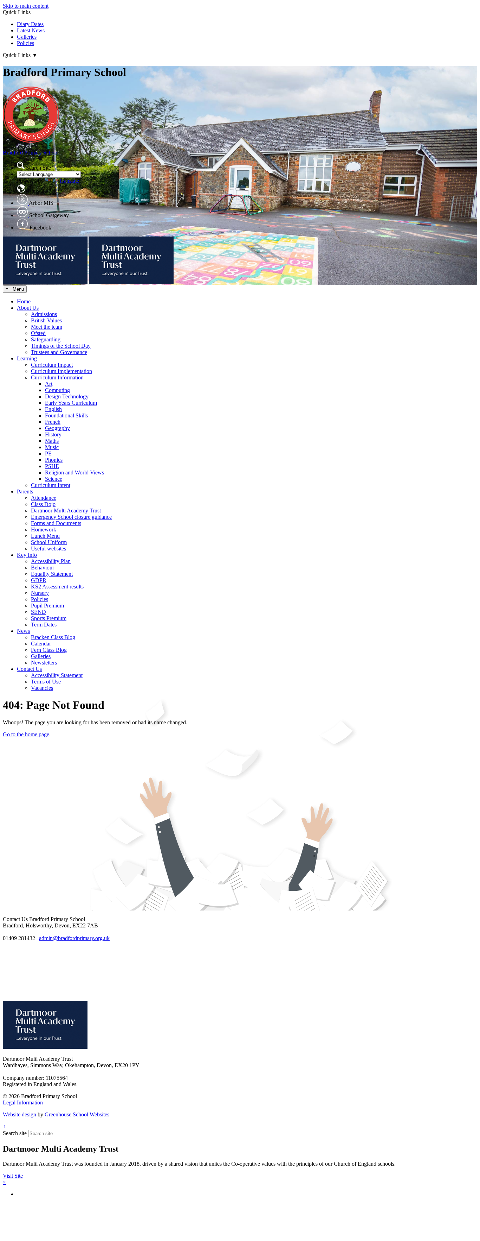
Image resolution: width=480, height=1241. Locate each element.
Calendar (41, 644)
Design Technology (67, 396)
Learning (27, 358)
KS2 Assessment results (57, 587)
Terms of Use (46, 682)
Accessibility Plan (51, 561)
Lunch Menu (45, 536)
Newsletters (44, 663)
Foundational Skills (66, 415)
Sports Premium (48, 618)
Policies (25, 43)
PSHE (52, 466)
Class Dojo (43, 504)
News (23, 631)
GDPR (38, 580)
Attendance (43, 498)
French (52, 422)
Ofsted (38, 333)
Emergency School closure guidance (71, 517)
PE (48, 453)
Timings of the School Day (61, 346)
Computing (57, 390)
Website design (19, 1114)
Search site (15, 1133)
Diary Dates (30, 24)
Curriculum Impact (52, 365)
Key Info (27, 555)
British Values (46, 320)
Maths (52, 441)
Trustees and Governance (59, 352)
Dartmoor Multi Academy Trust (66, 511)
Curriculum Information (57, 377)
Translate (69, 181)
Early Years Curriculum (71, 403)
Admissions (44, 314)
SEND (38, 612)
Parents (25, 491)
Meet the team (46, 327)
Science (53, 479)
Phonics (54, 460)
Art (48, 384)
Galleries (27, 37)
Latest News (31, 30)
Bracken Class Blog (53, 637)
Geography (57, 428)
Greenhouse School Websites (77, 1114)
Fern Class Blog (49, 650)
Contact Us (29, 669)
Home (24, 301)
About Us (28, 308)
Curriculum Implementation (61, 371)
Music (52, 447)
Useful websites (48, 549)
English (53, 409)
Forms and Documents (56, 523)
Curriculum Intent (50, 485)
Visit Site (13, 1176)
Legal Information (23, 1102)
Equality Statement (52, 574)
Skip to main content (25, 6)
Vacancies (42, 688)
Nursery (40, 593)
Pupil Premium (47, 606)
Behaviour (42, 568)
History (53, 434)
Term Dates (44, 625)
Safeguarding (45, 339)
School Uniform (49, 542)
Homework (43, 530)
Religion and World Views (74, 472)
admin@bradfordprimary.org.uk (74, 938)
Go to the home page (26, 734)
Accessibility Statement (57, 675)
